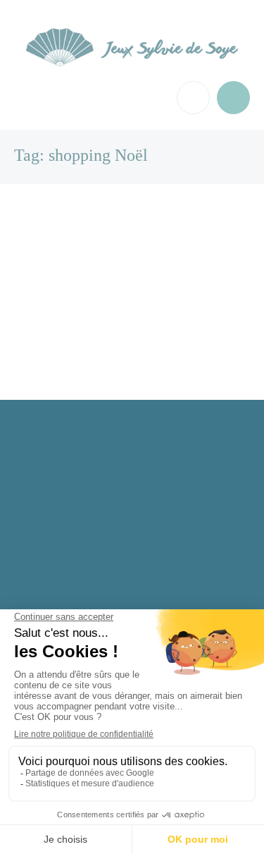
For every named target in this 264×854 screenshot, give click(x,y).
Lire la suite (51, 322)
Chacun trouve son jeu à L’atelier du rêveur (118, 246)
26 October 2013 (60, 335)
